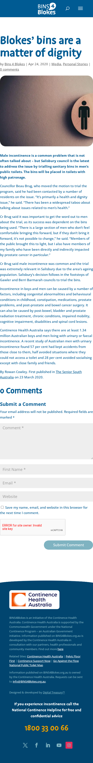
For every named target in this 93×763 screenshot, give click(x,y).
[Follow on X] (25, 745)
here (60, 649)
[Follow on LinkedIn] (48, 745)
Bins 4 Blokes (15, 64)
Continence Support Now (34, 661)
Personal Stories (75, 64)
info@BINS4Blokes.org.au (29, 681)
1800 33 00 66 (46, 728)
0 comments (9, 69)
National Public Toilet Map (26, 665)
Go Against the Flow (66, 661)
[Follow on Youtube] (59, 745)
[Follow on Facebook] (36, 745)
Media (56, 64)
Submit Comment (68, 544)
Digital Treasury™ (54, 692)
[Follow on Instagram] (69, 745)
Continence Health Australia (45, 656)
